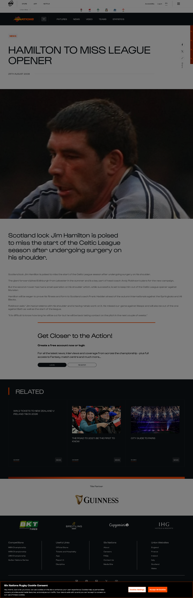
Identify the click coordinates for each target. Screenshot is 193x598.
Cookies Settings (137, 590)
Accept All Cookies (158, 590)
